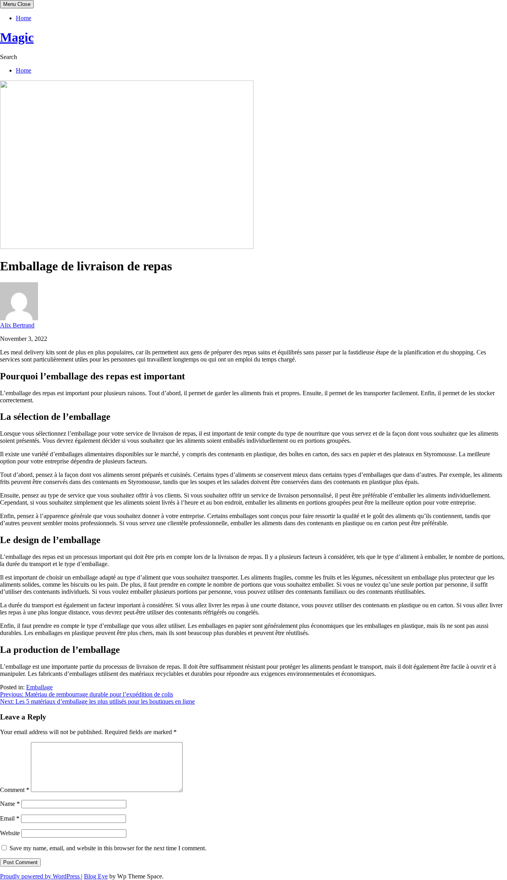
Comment (14, 789)
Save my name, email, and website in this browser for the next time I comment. (108, 848)
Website (10, 833)
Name (10, 803)
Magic (17, 37)
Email (9, 818)
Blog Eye (96, 876)
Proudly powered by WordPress (40, 876)
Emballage (39, 687)
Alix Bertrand (17, 325)
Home (23, 18)
